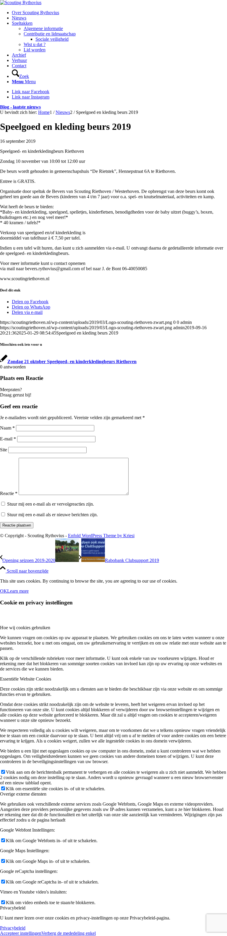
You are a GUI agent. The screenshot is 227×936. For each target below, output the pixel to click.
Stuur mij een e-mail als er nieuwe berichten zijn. (52, 514)
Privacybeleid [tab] (12, 907)
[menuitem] (119, 12)
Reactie (8, 493)
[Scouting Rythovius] (20, 2)
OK (3, 591)
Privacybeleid (12, 927)
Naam (7, 427)
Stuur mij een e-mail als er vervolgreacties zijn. (50, 503)
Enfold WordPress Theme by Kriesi (101, 535)
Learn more (18, 591)
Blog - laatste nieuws (20, 106)
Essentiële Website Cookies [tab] (25, 678)
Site (3, 449)
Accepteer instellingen (20, 933)
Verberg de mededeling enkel (68, 933)
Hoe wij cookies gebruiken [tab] (25, 627)
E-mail (8, 438)
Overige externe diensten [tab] (23, 793)
